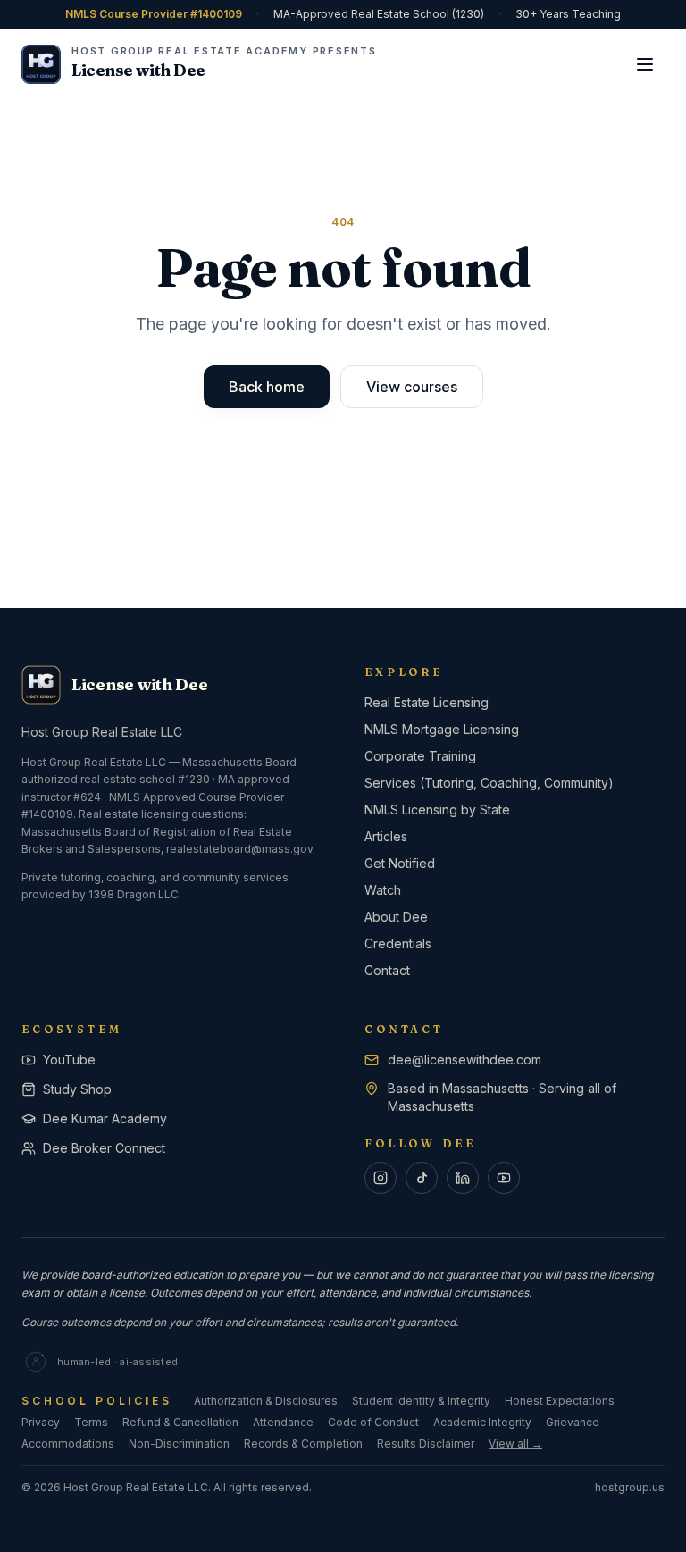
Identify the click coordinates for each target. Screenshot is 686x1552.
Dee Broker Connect (104, 1148)
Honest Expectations (560, 1400)
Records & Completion (303, 1443)
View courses (411, 387)
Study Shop (77, 1089)
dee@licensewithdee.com (464, 1059)
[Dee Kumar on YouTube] (504, 1178)
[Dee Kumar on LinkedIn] (463, 1178)
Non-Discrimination (179, 1443)
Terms (91, 1422)
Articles (385, 836)
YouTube (69, 1059)
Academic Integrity (482, 1422)
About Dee (396, 916)
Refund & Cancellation (180, 1422)
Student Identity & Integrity (421, 1400)
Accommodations (67, 1443)
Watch (382, 889)
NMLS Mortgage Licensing (441, 729)
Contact (387, 970)
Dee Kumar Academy (105, 1118)
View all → (515, 1443)
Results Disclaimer (425, 1443)
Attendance (283, 1422)
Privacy (40, 1422)
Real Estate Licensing (426, 702)
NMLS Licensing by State (437, 809)
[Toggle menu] (645, 64)
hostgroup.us (630, 1487)
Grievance (572, 1422)
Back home (267, 387)
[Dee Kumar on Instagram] (380, 1178)
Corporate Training (420, 755)
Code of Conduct (373, 1422)
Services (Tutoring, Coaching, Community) (489, 782)
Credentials (397, 943)
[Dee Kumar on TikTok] (422, 1178)
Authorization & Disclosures (266, 1400)
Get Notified (399, 863)
